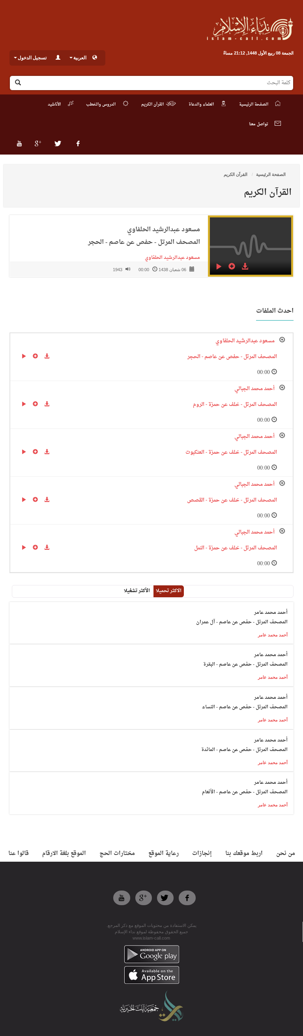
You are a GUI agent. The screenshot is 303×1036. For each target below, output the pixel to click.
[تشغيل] (218, 267)
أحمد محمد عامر (273, 634)
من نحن (285, 853)
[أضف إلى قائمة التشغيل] (231, 267)
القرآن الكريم (236, 174)
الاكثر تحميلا (168, 591)
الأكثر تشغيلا (137, 591)
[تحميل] (244, 267)
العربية (79, 57)
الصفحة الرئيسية (271, 174)
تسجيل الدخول (32, 57)
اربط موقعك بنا (244, 853)
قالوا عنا (18, 853)
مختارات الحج (117, 853)
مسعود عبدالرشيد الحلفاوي (170, 257)
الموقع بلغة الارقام (64, 853)
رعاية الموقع (163, 853)
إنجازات (202, 853)
